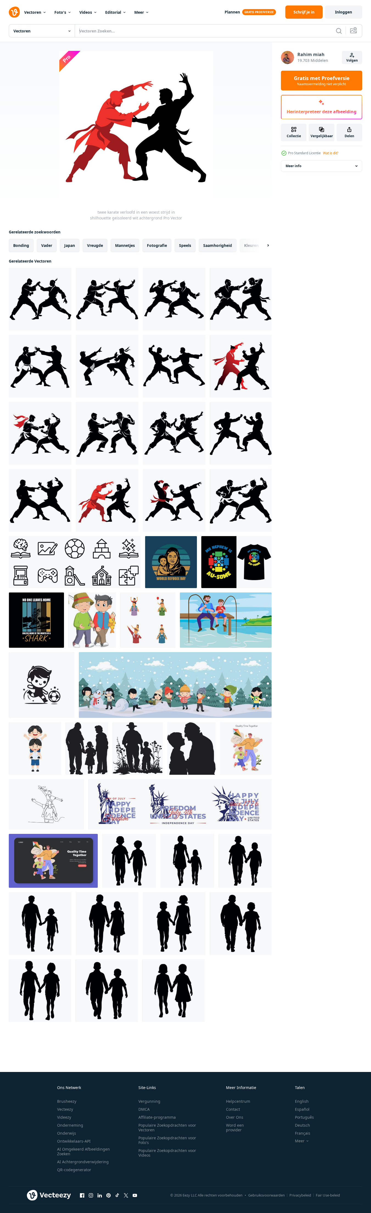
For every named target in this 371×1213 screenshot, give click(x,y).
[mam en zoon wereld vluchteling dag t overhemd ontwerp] (171, 562)
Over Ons (234, 1117)
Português (304, 1117)
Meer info (293, 166)
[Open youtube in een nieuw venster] (135, 1195)
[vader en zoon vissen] (226, 620)
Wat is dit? (330, 153)
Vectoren (32, 12)
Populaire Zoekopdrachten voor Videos (167, 1153)
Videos (85, 12)
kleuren (251, 245)
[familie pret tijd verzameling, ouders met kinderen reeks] (147, 620)
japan (69, 245)
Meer (139, 12)
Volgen (352, 60)
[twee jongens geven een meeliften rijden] (35, 748)
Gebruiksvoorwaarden (266, 1195)
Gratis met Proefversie (322, 80)
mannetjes (125, 245)
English (302, 1101)
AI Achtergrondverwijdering (83, 1161)
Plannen (232, 12)
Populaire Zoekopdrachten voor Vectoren (167, 1127)
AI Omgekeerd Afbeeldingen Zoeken (83, 1151)
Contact (233, 1109)
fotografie (157, 245)
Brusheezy (66, 1101)
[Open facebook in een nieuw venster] (82, 1195)
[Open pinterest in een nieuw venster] (108, 1195)
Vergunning (149, 1101)
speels (185, 245)
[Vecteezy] (14, 12)
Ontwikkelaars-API (74, 1141)
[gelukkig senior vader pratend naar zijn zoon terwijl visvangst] (92, 620)
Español (302, 1109)
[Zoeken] (339, 30)
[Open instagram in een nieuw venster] (91, 1195)
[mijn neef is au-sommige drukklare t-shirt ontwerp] (236, 562)
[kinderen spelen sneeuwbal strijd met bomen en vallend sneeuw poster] (175, 685)
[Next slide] (263, 245)
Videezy (64, 1117)
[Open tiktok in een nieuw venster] (117, 1195)
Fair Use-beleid (328, 1195)
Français (302, 1133)
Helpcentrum (238, 1101)
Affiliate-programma (157, 1117)
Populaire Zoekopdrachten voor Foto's (167, 1140)
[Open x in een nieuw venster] (126, 1195)
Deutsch (302, 1125)
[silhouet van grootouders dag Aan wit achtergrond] (87, 748)
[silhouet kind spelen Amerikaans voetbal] (41, 685)
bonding (21, 245)
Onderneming (70, 1125)
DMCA (144, 1109)
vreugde (95, 245)
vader (46, 245)
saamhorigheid (217, 245)
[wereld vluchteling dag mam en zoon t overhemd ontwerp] (36, 620)
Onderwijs (66, 1133)
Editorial (113, 12)
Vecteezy (65, 1109)
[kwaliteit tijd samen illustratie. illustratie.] (246, 748)
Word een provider (235, 1127)
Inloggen (343, 12)
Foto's (60, 12)
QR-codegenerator (74, 1169)
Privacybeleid (300, 1195)
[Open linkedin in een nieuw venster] (99, 1195)
